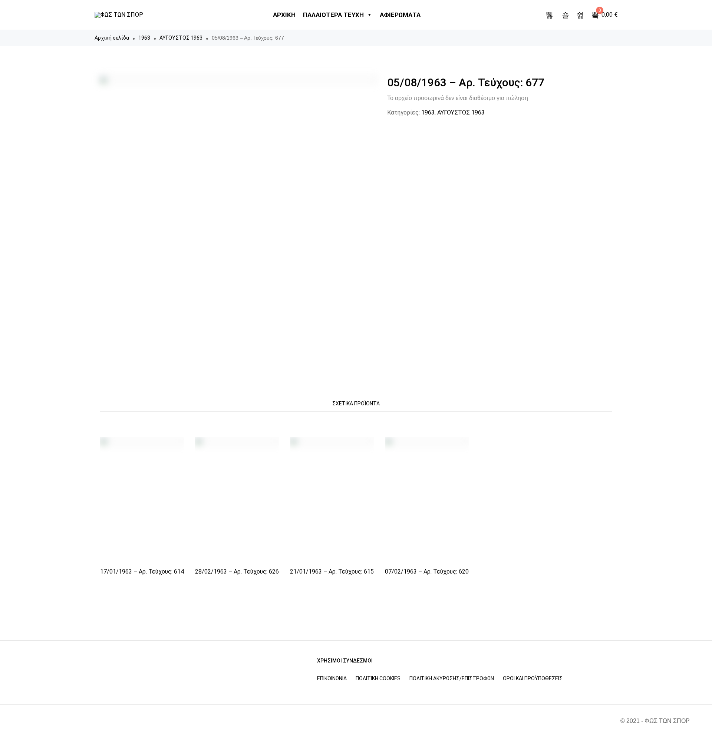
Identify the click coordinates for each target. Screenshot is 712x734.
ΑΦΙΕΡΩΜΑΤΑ (400, 15)
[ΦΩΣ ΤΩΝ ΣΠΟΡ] (119, 15)
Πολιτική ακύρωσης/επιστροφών (451, 678)
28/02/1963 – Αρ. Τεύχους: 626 (237, 571)
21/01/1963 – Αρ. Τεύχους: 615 (332, 571)
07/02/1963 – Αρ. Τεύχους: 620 (427, 571)
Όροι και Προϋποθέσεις (533, 678)
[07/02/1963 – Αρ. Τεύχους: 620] (427, 500)
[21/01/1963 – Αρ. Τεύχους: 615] (332, 500)
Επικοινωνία (332, 678)
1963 (144, 38)
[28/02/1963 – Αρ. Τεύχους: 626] (237, 500)
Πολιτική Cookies (378, 678)
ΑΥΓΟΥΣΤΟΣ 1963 (180, 38)
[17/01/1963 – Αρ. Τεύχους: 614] (142, 500)
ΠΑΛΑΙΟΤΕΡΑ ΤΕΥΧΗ (333, 15)
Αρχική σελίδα (112, 38)
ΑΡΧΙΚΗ (284, 15)
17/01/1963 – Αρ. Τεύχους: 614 (142, 571)
